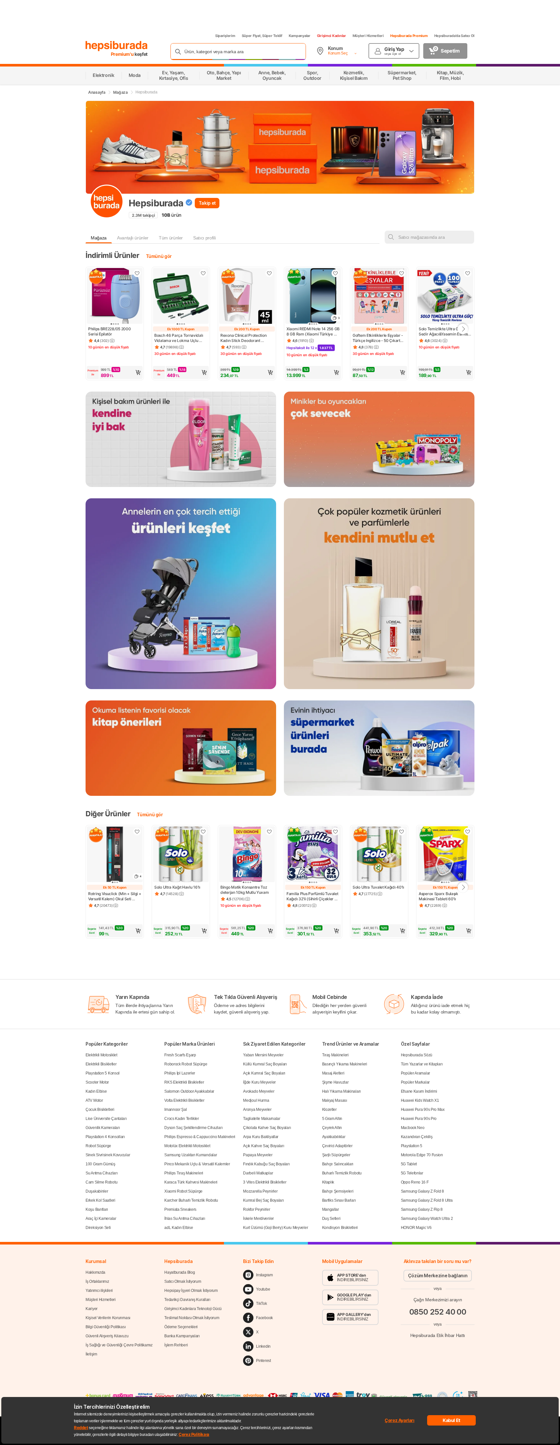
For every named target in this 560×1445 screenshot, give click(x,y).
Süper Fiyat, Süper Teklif (262, 35)
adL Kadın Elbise (178, 1227)
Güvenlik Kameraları (103, 1127)
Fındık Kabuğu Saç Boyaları (266, 1164)
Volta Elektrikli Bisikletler (184, 1100)
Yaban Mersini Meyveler (263, 1055)
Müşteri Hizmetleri (368, 35)
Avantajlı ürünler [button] (132, 237)
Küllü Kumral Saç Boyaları (265, 1064)
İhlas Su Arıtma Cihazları (184, 1218)
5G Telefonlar (412, 1173)
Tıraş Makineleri (335, 1055)
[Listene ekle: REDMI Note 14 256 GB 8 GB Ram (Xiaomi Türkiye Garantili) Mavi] (335, 273)
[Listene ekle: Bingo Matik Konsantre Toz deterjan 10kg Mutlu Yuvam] (269, 831)
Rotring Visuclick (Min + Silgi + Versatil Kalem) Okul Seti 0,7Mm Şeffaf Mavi (114, 896)
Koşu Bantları (97, 1209)
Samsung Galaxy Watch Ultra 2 (427, 1218)
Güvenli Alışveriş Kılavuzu (107, 1336)
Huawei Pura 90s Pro (419, 1118)
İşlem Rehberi (176, 1345)
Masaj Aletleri (333, 1073)
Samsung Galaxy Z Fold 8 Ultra (427, 1200)
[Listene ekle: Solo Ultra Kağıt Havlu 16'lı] (203, 831)
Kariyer (92, 1308)
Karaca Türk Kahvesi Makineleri (190, 1182)
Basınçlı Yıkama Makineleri (344, 1064)
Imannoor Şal (175, 1109)
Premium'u (123, 54)
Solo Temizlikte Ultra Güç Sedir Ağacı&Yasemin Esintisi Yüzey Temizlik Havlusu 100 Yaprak (444, 331)
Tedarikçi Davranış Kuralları (187, 1299)
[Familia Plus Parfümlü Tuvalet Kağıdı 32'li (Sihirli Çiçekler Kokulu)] (313, 854)
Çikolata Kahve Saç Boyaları (267, 1127)
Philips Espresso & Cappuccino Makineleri (199, 1137)
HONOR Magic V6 (416, 1227)
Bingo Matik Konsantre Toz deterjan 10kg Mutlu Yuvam (244, 890)
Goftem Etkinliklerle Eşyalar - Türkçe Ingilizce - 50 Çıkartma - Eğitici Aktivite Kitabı (379, 338)
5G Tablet (409, 1164)
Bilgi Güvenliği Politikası (105, 1327)
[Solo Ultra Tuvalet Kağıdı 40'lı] (379, 854)
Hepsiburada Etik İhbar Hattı (437, 1335)
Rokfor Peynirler (256, 1209)
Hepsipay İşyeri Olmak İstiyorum (191, 1290)
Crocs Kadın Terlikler (181, 1118)
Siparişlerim (225, 35)
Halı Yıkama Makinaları (341, 1091)
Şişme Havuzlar (335, 1082)
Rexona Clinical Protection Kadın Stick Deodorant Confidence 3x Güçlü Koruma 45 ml (246, 338)
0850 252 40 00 (437, 1312)
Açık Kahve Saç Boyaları (263, 1146)
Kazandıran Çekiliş (417, 1137)
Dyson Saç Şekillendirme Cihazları (193, 1127)
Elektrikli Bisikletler (101, 1064)
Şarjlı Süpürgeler (336, 1155)
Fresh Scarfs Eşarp (180, 1055)
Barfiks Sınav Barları (339, 1200)
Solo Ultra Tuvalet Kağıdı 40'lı (378, 887)
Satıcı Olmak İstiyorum (182, 1281)
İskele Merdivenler (258, 1218)
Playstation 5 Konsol (103, 1073)
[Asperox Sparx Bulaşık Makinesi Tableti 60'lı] (445, 854)
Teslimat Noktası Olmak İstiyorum (191, 1318)
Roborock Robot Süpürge (185, 1064)
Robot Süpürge (98, 1146)
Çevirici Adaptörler (337, 1146)
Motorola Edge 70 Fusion (422, 1155)
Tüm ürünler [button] (171, 237)
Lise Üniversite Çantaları (106, 1118)
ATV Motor (94, 1100)
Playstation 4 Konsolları (105, 1137)
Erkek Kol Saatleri (100, 1200)
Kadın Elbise (96, 1091)
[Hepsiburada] (116, 46)
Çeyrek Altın (332, 1127)
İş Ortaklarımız (97, 1281)
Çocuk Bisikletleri (100, 1109)
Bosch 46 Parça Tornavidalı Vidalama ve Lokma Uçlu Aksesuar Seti (179, 338)
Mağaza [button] (99, 237)
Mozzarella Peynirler (260, 1191)
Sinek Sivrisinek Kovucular (108, 1155)
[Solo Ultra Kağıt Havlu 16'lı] (181, 854)
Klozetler (329, 1109)
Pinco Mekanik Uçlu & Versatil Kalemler (197, 1164)
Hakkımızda (95, 1272)
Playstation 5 (411, 1146)
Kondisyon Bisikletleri (340, 1227)
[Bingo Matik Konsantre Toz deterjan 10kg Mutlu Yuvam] (247, 854)
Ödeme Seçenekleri (181, 1327)
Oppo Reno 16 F (415, 1182)
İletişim (91, 1354)
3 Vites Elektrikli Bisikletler (264, 1182)
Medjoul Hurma (256, 1100)
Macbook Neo (413, 1127)
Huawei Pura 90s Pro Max (423, 1109)
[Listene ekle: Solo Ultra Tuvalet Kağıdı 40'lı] (401, 831)
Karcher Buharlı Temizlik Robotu (191, 1200)
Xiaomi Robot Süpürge (183, 1191)
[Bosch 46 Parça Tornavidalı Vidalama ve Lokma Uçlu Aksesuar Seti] (181, 296)
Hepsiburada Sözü (416, 1055)
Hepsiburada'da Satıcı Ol (454, 35)
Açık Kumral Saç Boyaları (264, 1073)
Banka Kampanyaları (182, 1336)
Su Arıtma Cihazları (101, 1173)
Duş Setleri (331, 1218)
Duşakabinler (97, 1191)
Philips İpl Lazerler (179, 1073)
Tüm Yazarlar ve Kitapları (422, 1064)
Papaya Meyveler (258, 1155)
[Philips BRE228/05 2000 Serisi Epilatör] (115, 296)
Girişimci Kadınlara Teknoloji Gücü (193, 1308)
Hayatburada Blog (179, 1272)
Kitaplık (328, 1182)
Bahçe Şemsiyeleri (338, 1191)
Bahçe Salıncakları (338, 1164)
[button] (115, 372)
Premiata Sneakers (180, 1209)
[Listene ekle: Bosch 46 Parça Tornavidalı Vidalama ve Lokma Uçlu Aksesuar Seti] (203, 273)
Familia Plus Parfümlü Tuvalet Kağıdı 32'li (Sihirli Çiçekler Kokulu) (312, 896)
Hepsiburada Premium (409, 35)
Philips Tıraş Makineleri (183, 1173)
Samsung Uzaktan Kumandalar (190, 1155)
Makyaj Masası (334, 1100)
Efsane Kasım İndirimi (419, 1091)
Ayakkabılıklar (333, 1137)
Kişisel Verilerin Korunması (108, 1318)
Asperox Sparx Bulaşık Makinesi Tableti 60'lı (439, 896)
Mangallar (330, 1209)
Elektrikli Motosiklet (101, 1055)
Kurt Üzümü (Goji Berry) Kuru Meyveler (275, 1227)
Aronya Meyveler (257, 1109)
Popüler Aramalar (415, 1073)
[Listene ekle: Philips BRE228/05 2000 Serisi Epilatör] (137, 273)
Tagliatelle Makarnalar (261, 1118)
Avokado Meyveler (258, 1091)
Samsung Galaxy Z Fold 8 (422, 1191)
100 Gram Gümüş (100, 1164)
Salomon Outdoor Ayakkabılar (189, 1091)
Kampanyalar (299, 35)
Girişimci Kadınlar (331, 35)
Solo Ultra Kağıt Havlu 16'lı (177, 887)
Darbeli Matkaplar (258, 1173)
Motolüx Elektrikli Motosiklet (187, 1146)
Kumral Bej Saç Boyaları (263, 1200)
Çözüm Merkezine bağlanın (438, 1275)
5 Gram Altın (332, 1118)
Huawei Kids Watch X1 (420, 1100)
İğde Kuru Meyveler (259, 1082)
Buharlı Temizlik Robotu (342, 1173)
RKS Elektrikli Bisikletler (184, 1082)
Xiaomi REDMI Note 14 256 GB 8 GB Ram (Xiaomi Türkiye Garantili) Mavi (313, 331)
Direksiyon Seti (98, 1227)
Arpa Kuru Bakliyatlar (260, 1137)
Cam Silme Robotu (101, 1182)
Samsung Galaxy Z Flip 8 (422, 1209)
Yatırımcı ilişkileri (99, 1290)
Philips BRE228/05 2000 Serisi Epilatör (110, 331)
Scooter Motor (97, 1082)
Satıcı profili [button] (204, 237)
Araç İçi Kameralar (101, 1218)
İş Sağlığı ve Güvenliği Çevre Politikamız (119, 1345)
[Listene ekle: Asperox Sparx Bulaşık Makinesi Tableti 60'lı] (468, 831)
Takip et (207, 203)
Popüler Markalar (415, 1082)
